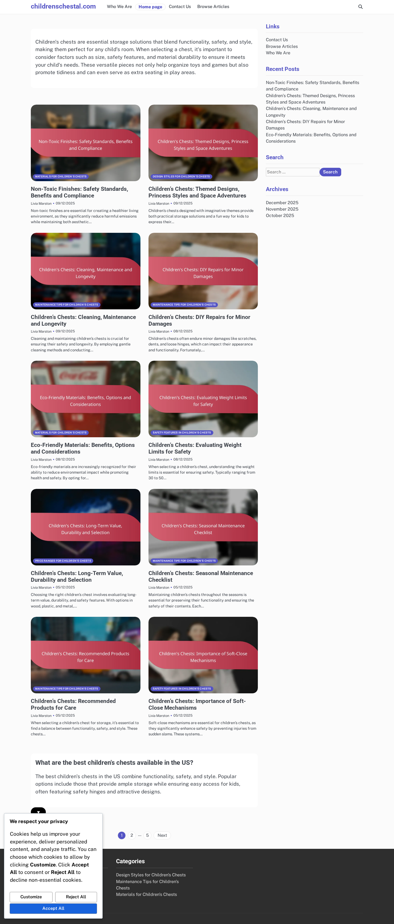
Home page (150, 6)
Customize (31, 896)
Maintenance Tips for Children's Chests (66, 304)
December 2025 (282, 202)
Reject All (76, 896)
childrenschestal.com (63, 6)
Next (162, 835)
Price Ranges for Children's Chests (63, 560)
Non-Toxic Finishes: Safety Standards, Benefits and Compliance (79, 192)
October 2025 (280, 215)
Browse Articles (213, 6)
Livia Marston (41, 203)
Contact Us (180, 6)
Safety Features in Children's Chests (182, 432)
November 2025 (282, 209)
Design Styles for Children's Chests (181, 176)
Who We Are (119, 6)
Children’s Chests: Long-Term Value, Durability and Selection (77, 576)
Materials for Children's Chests (61, 176)
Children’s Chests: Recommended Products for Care (73, 704)
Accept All (53, 908)
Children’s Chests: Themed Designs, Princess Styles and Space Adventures (197, 192)
